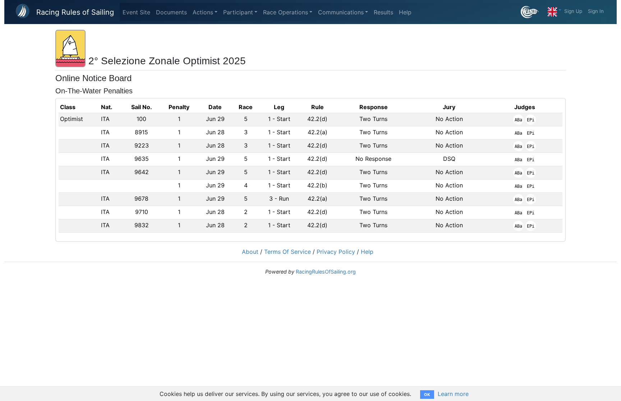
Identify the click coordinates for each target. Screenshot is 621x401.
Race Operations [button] (285, 12)
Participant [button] (238, 12)
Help (405, 12)
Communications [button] (341, 12)
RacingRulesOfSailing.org (326, 272)
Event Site (136, 12)
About (250, 251)
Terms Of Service (287, 251)
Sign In (596, 11)
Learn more (453, 393)
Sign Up (573, 11)
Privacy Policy (336, 251)
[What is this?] (533, 12)
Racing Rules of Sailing (75, 12)
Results (383, 12)
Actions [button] (203, 12)
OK (427, 394)
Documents (171, 12)
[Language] (554, 10)
